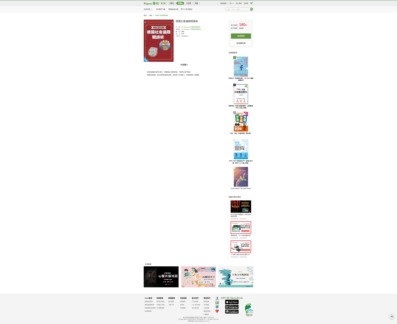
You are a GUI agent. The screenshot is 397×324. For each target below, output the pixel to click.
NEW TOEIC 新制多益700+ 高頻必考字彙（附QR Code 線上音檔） (241, 162)
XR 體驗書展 (160, 308)
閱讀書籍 (223, 3)
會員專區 (182, 301)
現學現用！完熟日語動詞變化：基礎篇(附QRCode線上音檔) (241, 107)
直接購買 (241, 36)
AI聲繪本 (206, 314)
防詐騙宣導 (148, 311)
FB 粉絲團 (195, 301)
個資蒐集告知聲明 (150, 308)
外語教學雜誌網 (195, 27)
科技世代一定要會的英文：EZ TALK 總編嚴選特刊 (240, 79)
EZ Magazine (185, 27)
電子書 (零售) (160, 301)
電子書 (163, 3)
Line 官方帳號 (196, 305)
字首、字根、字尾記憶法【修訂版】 (241, 133)
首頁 (145, 15)
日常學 (188, 3)
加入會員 (239, 3)
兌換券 (246, 3)
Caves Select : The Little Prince (241, 188)
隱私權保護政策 (149, 305)
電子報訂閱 (195, 308)
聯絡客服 (206, 301)
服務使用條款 (149, 301)
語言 (150, 15)
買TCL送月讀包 (186, 9)
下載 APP (171, 305)
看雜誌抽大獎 (173, 9)
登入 (231, 3)
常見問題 (182, 308)
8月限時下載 (160, 9)
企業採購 (206, 308)
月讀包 (171, 3)
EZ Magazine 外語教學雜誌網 (191, 29)
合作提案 (206, 305)
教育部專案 (207, 311)
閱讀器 (180, 3)
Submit (251, 9)
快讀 (196, 3)
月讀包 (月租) (160, 305)
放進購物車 (241, 43)
